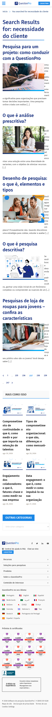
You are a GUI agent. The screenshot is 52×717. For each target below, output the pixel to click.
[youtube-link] (48, 543)
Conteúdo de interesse (13, 583)
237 (31, 376)
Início (5, 11)
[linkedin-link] (42, 543)
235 (17, 376)
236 (24, 376)
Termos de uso (41, 704)
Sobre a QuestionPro (12, 577)
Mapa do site (7, 704)
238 (39, 376)
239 (46, 376)
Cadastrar (44, 3)
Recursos (7, 559)
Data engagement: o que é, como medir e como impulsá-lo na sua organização (35, 488)
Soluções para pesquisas (14, 565)
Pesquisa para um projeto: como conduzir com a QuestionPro (26, 52)
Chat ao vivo (32, 549)
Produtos (7, 571)
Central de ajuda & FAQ (15, 549)
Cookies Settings (8, 707)
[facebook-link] (32, 543)
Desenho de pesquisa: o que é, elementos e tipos (25, 184)
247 (8, 383)
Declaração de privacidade (23, 704)
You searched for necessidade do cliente (30, 11)
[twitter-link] (37, 543)
